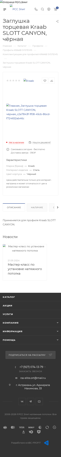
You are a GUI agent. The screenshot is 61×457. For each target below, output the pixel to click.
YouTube (39, 401)
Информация (13, 331)
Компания (10, 322)
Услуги (8, 314)
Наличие (37, 207)
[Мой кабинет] (48, 9)
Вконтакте (22, 401)
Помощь (9, 340)
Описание (14, 207)
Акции (7, 305)
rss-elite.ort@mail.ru (33, 378)
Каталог (9, 297)
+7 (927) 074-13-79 (31, 367)
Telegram (30, 401)
